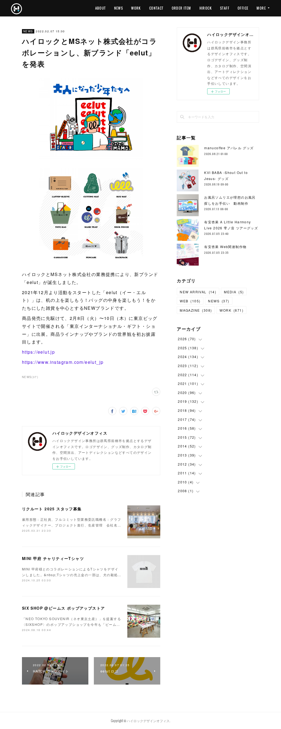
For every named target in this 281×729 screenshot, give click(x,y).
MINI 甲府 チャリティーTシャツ (53, 558)
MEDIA (234, 291)
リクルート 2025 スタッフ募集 (52, 508)
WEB (190, 301)
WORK (136, 8)
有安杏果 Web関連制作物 (225, 246)
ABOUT (100, 8)
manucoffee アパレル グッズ (229, 147)
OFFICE (243, 8)
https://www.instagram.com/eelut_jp (63, 362)
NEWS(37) (30, 377)
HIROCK (205, 8)
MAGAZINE (196, 310)
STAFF (224, 8)
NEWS (118, 8)
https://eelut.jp (38, 352)
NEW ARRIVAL (198, 291)
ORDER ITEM (181, 8)
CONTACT (156, 8)
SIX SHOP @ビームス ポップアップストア (63, 608)
